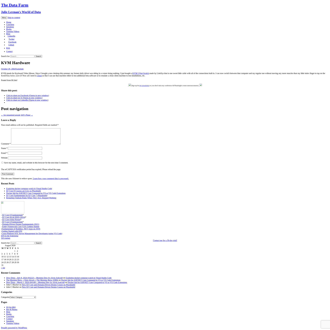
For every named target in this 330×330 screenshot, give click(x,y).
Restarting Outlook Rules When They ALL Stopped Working (31, 198)
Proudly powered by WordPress (14, 328)
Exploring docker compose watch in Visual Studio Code (29, 188)
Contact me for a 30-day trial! (165, 240)
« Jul (3, 268)
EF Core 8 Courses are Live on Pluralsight (23, 191)
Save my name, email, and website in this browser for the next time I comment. (36, 163)
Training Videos (12, 31)
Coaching (10, 24)
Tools (17, 69)
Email (4, 153)
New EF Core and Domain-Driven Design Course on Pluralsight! (48, 285)
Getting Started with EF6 (12, 231)
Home (8, 22)
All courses (5, 238)
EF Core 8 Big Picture (11, 219)
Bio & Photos (11, 309)
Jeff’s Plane (27, 115)
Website (4, 158)
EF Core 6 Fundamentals (12, 222)
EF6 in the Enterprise (9, 236)
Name (4, 148)
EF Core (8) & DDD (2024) (13, 217)
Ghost (39, 76)
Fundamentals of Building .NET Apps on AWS (21, 229)
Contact (9, 319)
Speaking (10, 27)
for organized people (10, 115)
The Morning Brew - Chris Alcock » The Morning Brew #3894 (32, 280)
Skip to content (14, 17)
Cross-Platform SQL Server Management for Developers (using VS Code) (32, 233)
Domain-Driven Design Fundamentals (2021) (20, 224)
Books (8, 29)
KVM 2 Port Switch (140, 73)
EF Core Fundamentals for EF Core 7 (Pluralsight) (26, 195)
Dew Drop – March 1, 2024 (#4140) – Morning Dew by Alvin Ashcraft (35, 282)
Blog (8, 34)
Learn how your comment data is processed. (51, 178)
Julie (22, 69)
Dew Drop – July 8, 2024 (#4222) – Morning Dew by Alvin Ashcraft (34, 278)
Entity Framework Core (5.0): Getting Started (20, 226)
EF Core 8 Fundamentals (12, 215)
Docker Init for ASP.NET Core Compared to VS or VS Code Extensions (35, 193)
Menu (4, 18)
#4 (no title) (11, 307)
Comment (6, 144)
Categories (5, 297)
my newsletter (144, 86)
